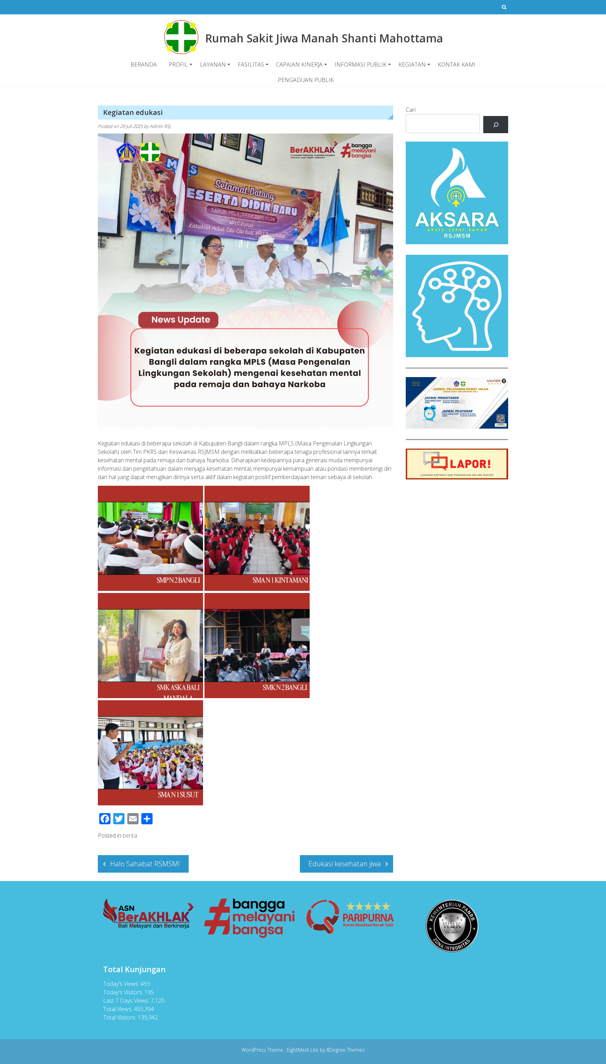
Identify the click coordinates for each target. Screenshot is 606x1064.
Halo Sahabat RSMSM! (145, 863)
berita (130, 835)
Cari (411, 110)
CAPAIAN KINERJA (299, 64)
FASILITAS (251, 64)
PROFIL (178, 64)
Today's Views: (122, 984)
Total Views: (118, 1009)
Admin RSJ (160, 126)
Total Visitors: (120, 1017)
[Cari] (495, 124)
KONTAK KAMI (457, 64)
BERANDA (143, 64)
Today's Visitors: (123, 992)
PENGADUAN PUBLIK (306, 80)
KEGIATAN (412, 64)
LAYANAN (213, 64)
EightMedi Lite (303, 1049)
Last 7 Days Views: (127, 1000)
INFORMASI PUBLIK (360, 64)
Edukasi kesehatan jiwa (345, 863)
